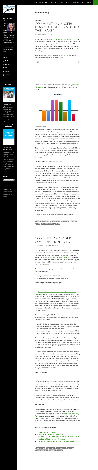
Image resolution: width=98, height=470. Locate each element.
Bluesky (6, 61)
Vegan (4, 34)
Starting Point (43, 2)
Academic (76, 2)
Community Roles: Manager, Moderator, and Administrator (56, 441)
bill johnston (41, 448)
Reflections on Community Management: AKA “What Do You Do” (58, 437)
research (52, 450)
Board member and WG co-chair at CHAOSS (8, 39)
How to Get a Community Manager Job (50, 434)
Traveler (5, 30)
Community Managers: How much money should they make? (57, 27)
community (38, 20)
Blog (35, 2)
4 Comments (52, 34)
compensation (55, 221)
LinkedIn (6, 71)
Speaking (68, 2)
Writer (10, 32)
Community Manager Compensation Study (53, 240)
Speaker (8, 34)
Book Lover (6, 32)
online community (47, 223)
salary (58, 223)
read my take (62, 55)
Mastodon (7, 64)
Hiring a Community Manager (46, 432)
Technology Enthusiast (8, 35)
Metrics (61, 2)
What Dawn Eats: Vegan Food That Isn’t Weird (8, 105)
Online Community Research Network (61, 39)
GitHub (6, 67)
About (89, 2)
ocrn (38, 223)
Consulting (53, 2)
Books (83, 2)
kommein (73, 221)
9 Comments (54, 245)
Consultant (5, 37)
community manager (43, 221)
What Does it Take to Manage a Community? (51, 439)
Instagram (7, 74)
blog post (46, 264)
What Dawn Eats (8, 84)
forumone (65, 221)
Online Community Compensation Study (55, 257)
